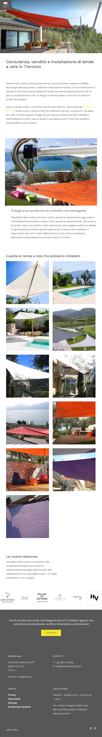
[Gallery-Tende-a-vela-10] (74, 469)
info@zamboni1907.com (68, 666)
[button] (98, 5)
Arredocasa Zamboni (19, 706)
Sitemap (12, 702)
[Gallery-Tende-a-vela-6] (74, 376)
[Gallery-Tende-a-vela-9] (27, 469)
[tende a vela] (27, 516)
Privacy (12, 694)
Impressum (14, 698)
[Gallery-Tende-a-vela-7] (27, 423)
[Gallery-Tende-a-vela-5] (27, 376)
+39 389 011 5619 (64, 662)
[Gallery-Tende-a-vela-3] (27, 329)
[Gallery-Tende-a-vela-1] (27, 282)
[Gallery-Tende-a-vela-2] (74, 282)
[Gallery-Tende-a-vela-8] (74, 423)
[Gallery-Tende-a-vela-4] (74, 329)
